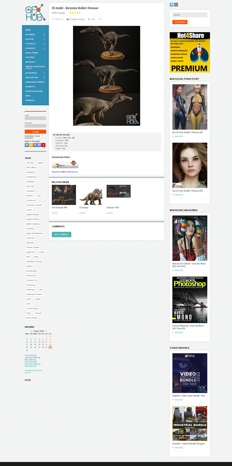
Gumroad (30, 238)
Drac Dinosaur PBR (59, 207)
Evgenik (61, 13)
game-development (34, 233)
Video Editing (31, 78)
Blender (29, 196)
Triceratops (83, 207)
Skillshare (30, 290)
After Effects (31, 167)
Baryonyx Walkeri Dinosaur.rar (65, 172)
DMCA (27, 96)
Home (27, 30)
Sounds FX (30, 87)
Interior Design (32, 247)
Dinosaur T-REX (113, 207)
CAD (39, 196)
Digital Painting (32, 219)
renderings (31, 285)
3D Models (73, 19)
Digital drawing (32, 214)
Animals (82, 19)
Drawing (29, 228)
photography (31, 271)
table (28, 299)
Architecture (31, 177)
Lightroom (30, 252)
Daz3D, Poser (31, 53)
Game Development (34, 82)
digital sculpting (33, 224)
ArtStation (30, 182)
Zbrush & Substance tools (35, 67)
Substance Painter (34, 294)
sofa (41, 290)
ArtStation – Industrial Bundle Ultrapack (188, 443)
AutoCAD (30, 186)
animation (30, 172)
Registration (29, 136)
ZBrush (38, 313)
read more (178, 136)
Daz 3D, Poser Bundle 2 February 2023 (187, 191)
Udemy (38, 299)
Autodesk (30, 191)
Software (30, 35)
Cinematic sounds (34, 205)
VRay (28, 313)
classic (29, 210)
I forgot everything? (32, 137)
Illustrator (30, 243)
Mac (28, 257)
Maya (36, 257)
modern (29, 266)
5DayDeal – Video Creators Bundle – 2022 (188, 395)
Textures (30, 57)
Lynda (41, 252)
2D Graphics (31, 73)
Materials (30, 62)
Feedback (30, 100)
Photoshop (31, 275)
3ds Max (30, 163)
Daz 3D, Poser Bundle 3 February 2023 (187, 132)
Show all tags (31, 318)
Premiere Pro (32, 280)
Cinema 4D (31, 200)
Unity (28, 304)
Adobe (40, 163)
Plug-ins (29, 39)
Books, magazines (34, 91)
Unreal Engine (32, 308)
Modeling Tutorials (34, 261)
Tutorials (30, 44)
